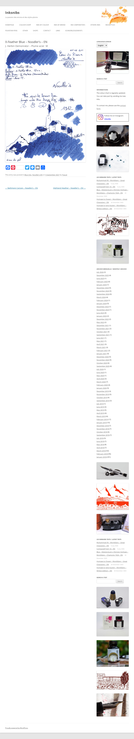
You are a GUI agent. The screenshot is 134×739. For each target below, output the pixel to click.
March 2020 (101, 382)
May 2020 (100, 375)
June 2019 (100, 407)
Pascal (64, 175)
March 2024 (101, 297)
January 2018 (102, 457)
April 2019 (100, 413)
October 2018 (102, 432)
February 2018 (102, 454)
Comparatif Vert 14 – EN (106, 187)
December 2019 (103, 391)
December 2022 (103, 319)
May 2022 (100, 322)
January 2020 (102, 388)
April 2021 (100, 344)
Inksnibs (12, 12)
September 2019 (103, 400)
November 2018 (103, 429)
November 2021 (103, 328)
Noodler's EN (37, 175)
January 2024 (102, 303)
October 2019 (102, 397)
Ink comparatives (78, 25)
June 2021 (100, 338)
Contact (47, 31)
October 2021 (102, 332)
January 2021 (102, 353)
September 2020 (103, 366)
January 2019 (102, 422)
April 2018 (100, 447)
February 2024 (102, 300)
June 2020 (100, 372)
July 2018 (100, 438)
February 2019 (102, 419)
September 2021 (103, 335)
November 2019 (103, 394)
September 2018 (103, 435)
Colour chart (25, 25)
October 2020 (102, 363)
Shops (35, 31)
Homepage (9, 25)
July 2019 (100, 404)
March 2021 (101, 347)
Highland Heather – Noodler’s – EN (69, 188)
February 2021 (102, 350)
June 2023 (100, 313)
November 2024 (103, 291)
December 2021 (103, 325)
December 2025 (103, 275)
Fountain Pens (11, 31)
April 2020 (100, 379)
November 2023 (103, 310)
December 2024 (103, 288)
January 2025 (102, 285)
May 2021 (100, 341)
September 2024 (103, 294)
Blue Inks (28, 175)
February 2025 (102, 281)
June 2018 (100, 441)
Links (58, 31)
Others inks (95, 25)
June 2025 (100, 278)
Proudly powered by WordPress (16, 728)
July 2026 (100, 272)
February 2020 (102, 385)
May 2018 (100, 444)
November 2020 (103, 360)
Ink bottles (110, 25)
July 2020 (100, 369)
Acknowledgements (73, 31)
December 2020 (103, 357)
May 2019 (100, 410)
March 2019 (101, 416)
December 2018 (103, 426)
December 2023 (103, 306)
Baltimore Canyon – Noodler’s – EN (21, 188)
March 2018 (101, 451)
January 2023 (102, 316)
